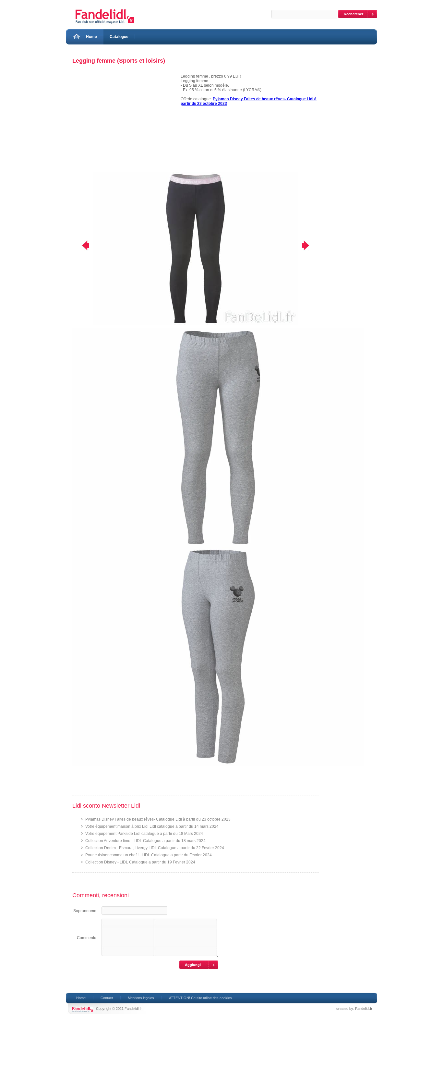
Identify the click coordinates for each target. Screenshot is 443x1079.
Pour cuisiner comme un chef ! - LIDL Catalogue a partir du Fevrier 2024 (148, 855)
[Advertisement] (123, 123)
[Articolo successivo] (310, 245)
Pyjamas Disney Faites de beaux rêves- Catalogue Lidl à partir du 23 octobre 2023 (158, 819)
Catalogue (119, 36)
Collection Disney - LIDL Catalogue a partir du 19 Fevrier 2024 (140, 862)
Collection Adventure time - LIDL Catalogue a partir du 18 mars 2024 (145, 840)
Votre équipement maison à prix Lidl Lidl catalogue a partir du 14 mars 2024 (152, 826)
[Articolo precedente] (81, 245)
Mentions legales (141, 998)
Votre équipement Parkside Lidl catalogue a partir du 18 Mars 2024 (144, 833)
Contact (107, 998)
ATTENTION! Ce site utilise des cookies (200, 998)
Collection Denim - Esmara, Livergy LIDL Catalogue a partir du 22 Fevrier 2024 (154, 848)
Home (91, 36)
